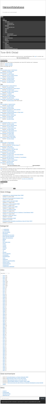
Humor (4, 249)
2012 (4, 291)
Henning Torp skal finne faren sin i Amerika (9, 157)
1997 (4, 312)
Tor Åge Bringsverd (11, 80)
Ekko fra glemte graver (5, 70)
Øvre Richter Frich (13, 130)
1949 (4, 367)
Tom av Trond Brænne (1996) (9, 209)
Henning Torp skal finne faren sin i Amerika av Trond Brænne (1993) (18, 212)
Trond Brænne (23, 157)
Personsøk (7, 25)
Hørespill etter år (10, 23)
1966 (4, 351)
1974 (4, 343)
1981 (4, 334)
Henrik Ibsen (13, 115)
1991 (4, 321)
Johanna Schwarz (10, 78)
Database (5, 20)
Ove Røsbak (16, 99)
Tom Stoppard (14, 159)
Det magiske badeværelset (6, 109)
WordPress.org (6, 395)
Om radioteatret (6, 36)
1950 (4, 366)
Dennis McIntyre (13, 85)
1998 (4, 311)
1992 (4, 320)
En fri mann (2, 117)
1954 (4, 361)
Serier (6, 29)
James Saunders (16, 109)
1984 (4, 330)
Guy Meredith (12, 151)
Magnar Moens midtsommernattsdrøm (8, 112)
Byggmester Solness (4, 115)
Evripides (10, 72)
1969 (4, 348)
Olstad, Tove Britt (9, 63)
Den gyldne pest (3, 130)
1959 (4, 358)
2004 (4, 302)
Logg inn (5, 391)
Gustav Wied (11, 133)
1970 (4, 347)
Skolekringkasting (7, 263)
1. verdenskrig (6, 229)
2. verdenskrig (6, 230)
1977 (4, 338)
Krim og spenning (6, 253)
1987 (4, 325)
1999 (4, 310)
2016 (4, 287)
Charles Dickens (14, 75)
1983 (4, 331)
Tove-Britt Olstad (10, 89)
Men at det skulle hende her (6, 88)
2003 (4, 304)
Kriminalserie (5, 255)
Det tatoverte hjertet (4, 125)
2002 (4, 305)
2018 (4, 284)
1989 (4, 323)
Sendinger (7, 28)
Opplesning (5, 259)
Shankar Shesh (10, 106)
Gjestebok (7, 44)
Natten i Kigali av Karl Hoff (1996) (10, 201)
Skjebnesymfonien (4, 151)
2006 (4, 300)
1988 (4, 324)
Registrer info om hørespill (12, 35)
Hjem (4, 19)
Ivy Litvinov (14, 122)
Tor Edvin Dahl (10, 117)
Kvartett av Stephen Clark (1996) (10, 206)
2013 (4, 290)
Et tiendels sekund (4, 85)
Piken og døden (3, 104)
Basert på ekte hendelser (8, 236)
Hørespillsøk (7, 21)
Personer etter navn (10, 27)
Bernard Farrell (10, 162)
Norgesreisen (3, 146)
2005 (4, 301)
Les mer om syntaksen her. (27, 178)
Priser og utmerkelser (9, 37)
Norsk (4, 258)
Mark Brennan (14, 125)
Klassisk (4, 252)
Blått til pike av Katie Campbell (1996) (11, 203)
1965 (4, 353)
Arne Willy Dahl (14, 149)
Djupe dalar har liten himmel (6, 99)
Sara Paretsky (11, 142)
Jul (3, 250)
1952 (4, 363)
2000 (4, 308)
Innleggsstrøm (6, 392)
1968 (4, 350)
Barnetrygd (2, 80)
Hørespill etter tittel (10, 24)
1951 (4, 364)
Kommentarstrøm (6, 393)
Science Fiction (6, 262)
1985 (4, 328)
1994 (4, 317)
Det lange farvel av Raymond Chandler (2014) (13, 198)
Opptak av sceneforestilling (9, 260)
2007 (4, 298)
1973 (4, 344)
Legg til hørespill (10, 33)
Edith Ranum (14, 70)
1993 (4, 318)
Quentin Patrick (12, 104)
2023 (4, 277)
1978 (4, 337)
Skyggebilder (3, 93)
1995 (4, 315)
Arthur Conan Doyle (12, 128)
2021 (4, 280)
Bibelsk (4, 239)
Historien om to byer (4, 75)
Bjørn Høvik (20, 112)
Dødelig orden (3, 142)
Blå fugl (6, 39)
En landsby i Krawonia (5, 149)
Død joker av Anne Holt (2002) (9, 215)
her (35, 56)
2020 (4, 281)
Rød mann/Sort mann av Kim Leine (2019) (16, 378)
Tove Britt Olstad (10, 71)
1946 (4, 368)
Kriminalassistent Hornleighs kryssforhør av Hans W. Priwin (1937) (17, 221)
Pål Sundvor (13, 137)
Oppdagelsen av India (5, 159)
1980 (4, 335)
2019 (4, 282)
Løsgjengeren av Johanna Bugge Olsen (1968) (13, 195)
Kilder (6, 43)
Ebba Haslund (17, 88)
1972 (4, 345)
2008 (4, 297)
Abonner (42, 398)
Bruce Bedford (15, 91)
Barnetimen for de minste (8, 235)
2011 (4, 292)
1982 (4, 333)
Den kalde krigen (6, 242)
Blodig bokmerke (4, 96)
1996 (4, 314)
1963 (4, 356)
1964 (4, 354)
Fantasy (4, 245)
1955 (4, 360)
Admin (6, 32)
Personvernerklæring (9, 47)
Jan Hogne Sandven (19, 154)
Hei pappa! (2, 162)
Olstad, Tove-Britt (9, 65)
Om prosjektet (6, 41)
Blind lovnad (3, 106)
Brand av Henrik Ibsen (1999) (9, 218)
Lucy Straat (2, 78)
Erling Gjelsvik (12, 96)
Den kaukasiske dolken (5, 122)
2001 (4, 307)
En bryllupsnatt (3, 133)
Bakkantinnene (3, 72)
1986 (4, 327)
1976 (4, 340)
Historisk (5, 247)
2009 (4, 295)
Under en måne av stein (5, 91)
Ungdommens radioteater (8, 266)
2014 (4, 288)
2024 (4, 275)
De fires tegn (3, 128)
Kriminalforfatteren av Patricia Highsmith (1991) (17, 377)
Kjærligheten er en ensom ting (6, 154)
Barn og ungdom (6, 232)
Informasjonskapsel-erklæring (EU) (11, 48)
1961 (4, 357)
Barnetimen (5, 233)
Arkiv (6, 31)
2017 (4, 285)
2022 (4, 278)
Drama (4, 243)
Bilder (4, 240)
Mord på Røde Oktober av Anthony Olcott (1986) (19, 381)
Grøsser (4, 246)
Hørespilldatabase (13, 7)
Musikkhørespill (6, 256)
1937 (4, 370)
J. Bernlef (10, 93)
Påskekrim (7, 40)
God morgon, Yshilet (4, 137)
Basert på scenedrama (8, 237)
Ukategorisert (6, 265)
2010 (4, 294)
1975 (4, 341)
